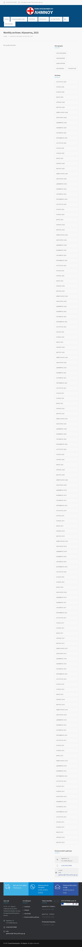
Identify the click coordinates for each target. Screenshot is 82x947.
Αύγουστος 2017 (61, 618)
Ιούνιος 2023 (60, 276)
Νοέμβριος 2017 (61, 602)
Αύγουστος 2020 (61, 449)
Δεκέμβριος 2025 (61, 123)
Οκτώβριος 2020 (61, 439)
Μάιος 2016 (59, 694)
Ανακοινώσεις (60, 58)
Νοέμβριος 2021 (61, 373)
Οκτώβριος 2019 (61, 500)
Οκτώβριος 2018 (61, 562)
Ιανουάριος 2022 (61, 362)
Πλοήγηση (17, 887)
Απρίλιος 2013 (60, 837)
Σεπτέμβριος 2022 (61, 322)
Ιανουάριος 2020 (61, 485)
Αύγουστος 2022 (61, 327)
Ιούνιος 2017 (60, 628)
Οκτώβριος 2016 (61, 669)
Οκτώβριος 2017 (61, 607)
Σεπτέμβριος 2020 (61, 444)
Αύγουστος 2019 (61, 510)
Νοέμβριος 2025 (61, 128)
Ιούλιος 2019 (60, 516)
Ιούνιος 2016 (60, 689)
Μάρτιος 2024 (60, 230)
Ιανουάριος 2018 (61, 592)
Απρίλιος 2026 (60, 102)
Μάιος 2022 (59, 342)
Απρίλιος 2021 (60, 408)
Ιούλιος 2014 (60, 786)
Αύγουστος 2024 (61, 204)
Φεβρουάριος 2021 (62, 419)
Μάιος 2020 (59, 465)
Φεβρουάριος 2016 (62, 710)
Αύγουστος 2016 (61, 679)
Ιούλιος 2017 (60, 623)
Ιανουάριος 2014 (61, 796)
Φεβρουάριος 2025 (62, 174)
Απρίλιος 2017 (60, 638)
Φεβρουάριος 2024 (62, 235)
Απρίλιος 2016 (60, 699)
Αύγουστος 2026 (61, 82)
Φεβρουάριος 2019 (62, 541)
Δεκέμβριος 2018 (61, 551)
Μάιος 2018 (59, 587)
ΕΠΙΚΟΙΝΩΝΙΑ (9, 24)
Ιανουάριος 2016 (61, 715)
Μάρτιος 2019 (60, 536)
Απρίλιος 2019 (60, 531)
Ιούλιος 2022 (60, 332)
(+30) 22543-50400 (11, 2)
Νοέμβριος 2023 (61, 250)
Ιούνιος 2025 (60, 153)
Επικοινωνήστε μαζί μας (31, 917)
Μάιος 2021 (59, 403)
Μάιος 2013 (59, 832)
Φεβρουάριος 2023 (62, 296)
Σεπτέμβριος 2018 (61, 567)
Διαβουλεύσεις (60, 63)
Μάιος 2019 (59, 526)
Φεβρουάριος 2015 (62, 761)
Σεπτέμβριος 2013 (61, 812)
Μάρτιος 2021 (60, 413)
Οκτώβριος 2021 (61, 378)
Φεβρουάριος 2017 (62, 648)
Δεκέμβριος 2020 (61, 429)
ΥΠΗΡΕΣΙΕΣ (32, 19)
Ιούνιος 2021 (60, 398)
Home (5, 36)
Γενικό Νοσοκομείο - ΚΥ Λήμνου (17, 943)
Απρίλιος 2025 (60, 163)
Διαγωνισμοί (60, 68)
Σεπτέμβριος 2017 (61, 613)
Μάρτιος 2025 (60, 168)
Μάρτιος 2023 (60, 291)
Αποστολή (27, 913)
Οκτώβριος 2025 (61, 133)
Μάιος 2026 (59, 97)
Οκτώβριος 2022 (61, 317)
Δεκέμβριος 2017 (61, 597)
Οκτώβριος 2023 (61, 255)
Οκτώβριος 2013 (61, 807)
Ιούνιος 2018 (60, 582)
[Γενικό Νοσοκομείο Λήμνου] (41, 11)
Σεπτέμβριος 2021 (61, 383)
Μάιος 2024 (59, 220)
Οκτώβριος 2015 (61, 730)
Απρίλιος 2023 (60, 286)
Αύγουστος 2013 (61, 817)
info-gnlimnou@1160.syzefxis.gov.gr (31, 2)
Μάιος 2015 (59, 756)
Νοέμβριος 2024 (61, 189)
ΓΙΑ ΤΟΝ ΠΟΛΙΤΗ (55, 19)
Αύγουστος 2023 (61, 265)
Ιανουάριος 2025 (61, 179)
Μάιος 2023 (59, 281)
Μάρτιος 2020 (60, 475)
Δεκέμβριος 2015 (61, 720)
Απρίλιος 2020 (60, 470)
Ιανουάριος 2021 (61, 424)
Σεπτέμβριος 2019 (61, 505)
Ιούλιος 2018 (60, 577)
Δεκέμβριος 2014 (61, 766)
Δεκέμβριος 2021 (61, 368)
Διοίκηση (27, 906)
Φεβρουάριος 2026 (62, 112)
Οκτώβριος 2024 (61, 194)
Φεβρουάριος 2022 (62, 357)
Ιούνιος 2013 (60, 827)
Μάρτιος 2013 (60, 842)
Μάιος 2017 (59, 633)
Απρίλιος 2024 (60, 225)
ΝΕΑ (65, 19)
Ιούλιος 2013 (60, 822)
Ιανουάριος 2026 (61, 117)
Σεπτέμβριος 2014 (61, 776)
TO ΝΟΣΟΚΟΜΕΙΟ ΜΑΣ (18, 19)
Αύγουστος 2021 (61, 388)
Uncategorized (61, 53)
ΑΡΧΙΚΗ (6, 19)
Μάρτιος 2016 (60, 704)
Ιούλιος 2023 (60, 271)
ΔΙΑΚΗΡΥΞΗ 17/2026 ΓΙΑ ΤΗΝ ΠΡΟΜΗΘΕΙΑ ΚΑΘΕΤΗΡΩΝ (49, 906)
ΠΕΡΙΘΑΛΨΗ (42, 19)
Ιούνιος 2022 (60, 337)
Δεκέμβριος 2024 (61, 184)
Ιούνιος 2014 (60, 791)
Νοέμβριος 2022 (61, 311)
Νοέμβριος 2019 (61, 495)
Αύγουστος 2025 (61, 143)
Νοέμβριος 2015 (61, 725)
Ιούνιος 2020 (60, 459)
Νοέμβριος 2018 (61, 556)
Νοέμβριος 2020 (61, 434)
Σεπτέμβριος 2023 (61, 260)
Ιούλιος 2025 (60, 148)
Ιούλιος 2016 (60, 684)
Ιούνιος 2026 (60, 92)
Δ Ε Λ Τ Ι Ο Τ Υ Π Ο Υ (48, 914)
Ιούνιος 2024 (60, 214)
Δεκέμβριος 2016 (61, 659)
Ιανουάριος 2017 (61, 653)
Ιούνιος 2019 (60, 521)
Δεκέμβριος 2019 (61, 490)
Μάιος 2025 (59, 158)
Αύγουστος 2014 (61, 781)
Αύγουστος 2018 (61, 572)
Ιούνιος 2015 (60, 750)
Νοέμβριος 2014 (61, 771)
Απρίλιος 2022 (60, 347)
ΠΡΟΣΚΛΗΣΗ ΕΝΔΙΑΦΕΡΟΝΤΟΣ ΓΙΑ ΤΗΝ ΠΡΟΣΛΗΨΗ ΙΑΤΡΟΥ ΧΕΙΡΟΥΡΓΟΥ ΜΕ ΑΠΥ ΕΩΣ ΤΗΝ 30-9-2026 (49, 922)
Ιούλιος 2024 (60, 209)
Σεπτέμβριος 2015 (61, 735)
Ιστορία (26, 910)
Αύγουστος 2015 (61, 740)
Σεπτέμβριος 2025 (61, 138)
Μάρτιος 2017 (60, 643)
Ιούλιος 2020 (60, 454)
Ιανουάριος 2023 (61, 301)
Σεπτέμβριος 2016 (61, 674)
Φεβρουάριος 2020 (62, 480)
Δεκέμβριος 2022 (61, 306)
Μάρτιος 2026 (60, 107)
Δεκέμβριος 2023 (61, 245)
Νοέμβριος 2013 (61, 801)
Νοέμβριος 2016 (61, 664)
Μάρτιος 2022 (60, 352)
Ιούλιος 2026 (60, 87)
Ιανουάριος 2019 (61, 546)
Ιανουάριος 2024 (61, 240)
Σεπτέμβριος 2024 (61, 199)
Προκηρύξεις (72, 68)
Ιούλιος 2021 (60, 393)
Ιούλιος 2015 (60, 745)
